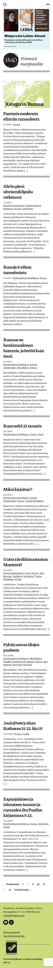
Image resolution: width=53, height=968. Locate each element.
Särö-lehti (27, 664)
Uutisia (18, 579)
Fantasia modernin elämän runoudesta (21, 116)
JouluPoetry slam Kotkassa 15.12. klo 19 (22, 725)
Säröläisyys (17, 576)
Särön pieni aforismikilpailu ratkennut (18, 191)
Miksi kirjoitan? (17, 489)
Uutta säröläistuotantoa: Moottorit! (26, 562)
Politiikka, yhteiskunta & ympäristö (18, 661)
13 (10, 889)
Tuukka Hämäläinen (34, 500)
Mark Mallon (23, 367)
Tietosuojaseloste (11, 932)
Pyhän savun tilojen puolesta (21, 647)
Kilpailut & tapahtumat (14, 205)
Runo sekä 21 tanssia (22, 426)
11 (44, 884)
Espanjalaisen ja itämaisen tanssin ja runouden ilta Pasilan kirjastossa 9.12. (22, 807)
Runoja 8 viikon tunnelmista (17, 269)
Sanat (40, 434)
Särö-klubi (17, 664)
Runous (16, 124)
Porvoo (28, 573)
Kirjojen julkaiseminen (13, 573)
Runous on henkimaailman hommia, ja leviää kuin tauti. (23, 347)
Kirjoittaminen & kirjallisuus (26, 277)
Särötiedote (27, 208)
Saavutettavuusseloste (14, 936)
